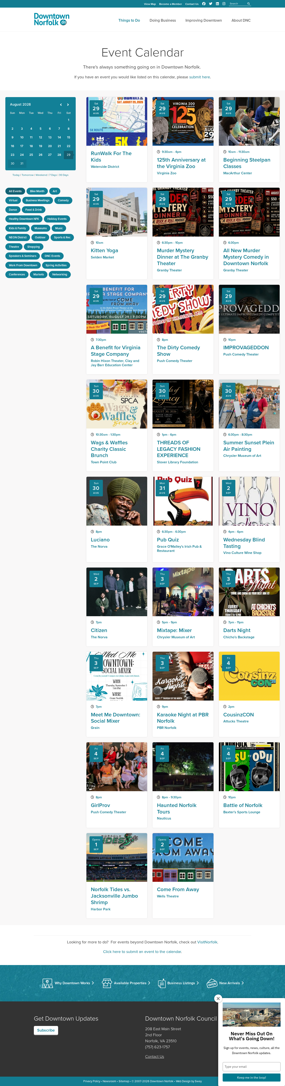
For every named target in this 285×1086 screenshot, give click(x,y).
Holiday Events (57, 219)
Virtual (13, 200)
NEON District (17, 237)
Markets (38, 274)
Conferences (17, 274)
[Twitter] (210, 3)
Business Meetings (37, 200)
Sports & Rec (62, 237)
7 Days (53, 175)
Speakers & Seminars (22, 256)
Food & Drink (33, 210)
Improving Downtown (203, 20)
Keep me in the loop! (251, 1078)
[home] (51, 20)
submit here (199, 77)
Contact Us (192, 4)
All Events (15, 191)
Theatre (14, 247)
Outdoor (40, 237)
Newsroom (109, 1081)
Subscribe (46, 1030)
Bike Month (37, 191)
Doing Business (163, 20)
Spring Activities (56, 265)
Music (59, 228)
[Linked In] (217, 3)
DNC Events (52, 256)
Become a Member (170, 4)
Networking (59, 274)
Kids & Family (17, 228)
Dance (13, 210)
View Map (150, 4)
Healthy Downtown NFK (24, 219)
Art (55, 191)
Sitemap (124, 1081)
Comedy (63, 200)
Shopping (33, 247)
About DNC (241, 20)
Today (16, 175)
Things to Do (129, 20)
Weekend (41, 175)
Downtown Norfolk (161, 1081)
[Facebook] (204, 3)
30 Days (64, 175)
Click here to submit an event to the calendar (142, 952)
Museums (41, 228)
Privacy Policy (91, 1081)
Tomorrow (28, 175)
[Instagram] (223, 3)
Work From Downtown (23, 265)
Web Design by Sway (189, 1081)
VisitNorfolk (207, 942)
